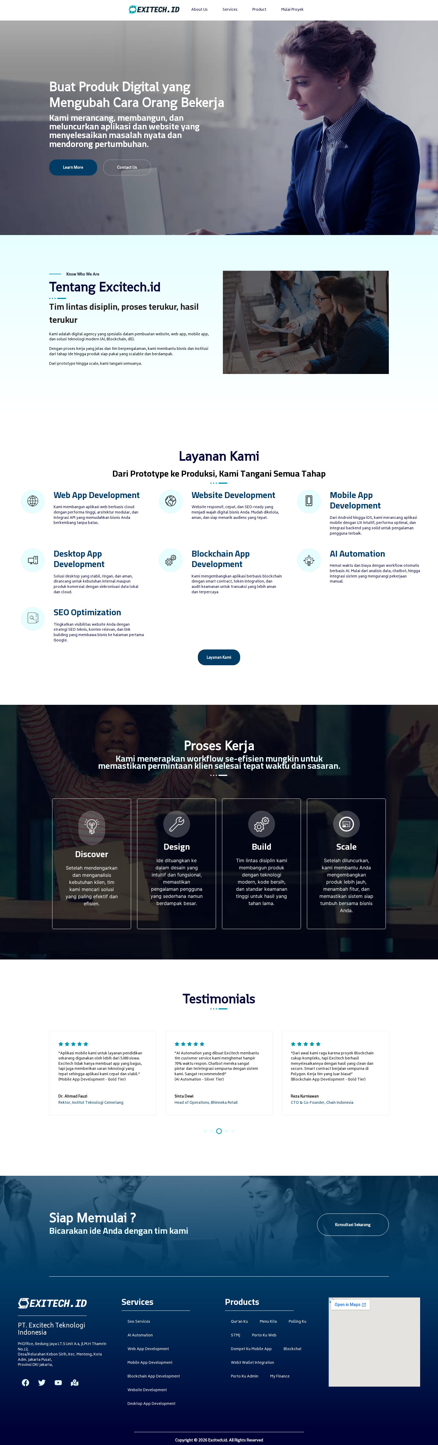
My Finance (280, 1377)
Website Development (147, 1390)
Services (230, 10)
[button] (205, 1131)
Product (259, 10)
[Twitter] (41, 1382)
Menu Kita (268, 1322)
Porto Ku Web (264, 1336)
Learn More (73, 167)
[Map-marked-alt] (74, 1382)
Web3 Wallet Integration (252, 1363)
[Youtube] (58, 1382)
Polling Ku (297, 1322)
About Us (199, 10)
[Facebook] (25, 1382)
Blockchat (293, 1349)
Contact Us (127, 167)
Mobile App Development (150, 1363)
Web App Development (148, 1349)
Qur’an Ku (239, 1322)
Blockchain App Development (154, 1377)
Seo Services (139, 1322)
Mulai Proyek (292, 10)
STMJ (235, 1336)
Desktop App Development (151, 1404)
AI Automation (140, 1336)
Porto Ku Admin (244, 1377)
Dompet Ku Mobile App (251, 1349)
